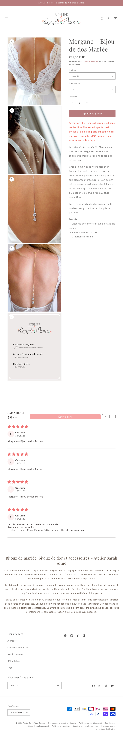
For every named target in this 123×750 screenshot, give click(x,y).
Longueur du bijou (77, 83)
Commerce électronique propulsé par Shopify (57, 723)
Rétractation (14, 661)
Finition (72, 70)
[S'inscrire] (58, 685)
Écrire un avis (65, 416)
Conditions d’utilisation (106, 729)
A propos (12, 640)
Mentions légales (108, 726)
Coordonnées (110, 723)
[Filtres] (105, 416)
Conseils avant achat (18, 647)
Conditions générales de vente (85, 726)
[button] (6, 19)
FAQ (10, 668)
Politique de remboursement (37, 726)
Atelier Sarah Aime (30, 723)
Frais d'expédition (90, 62)
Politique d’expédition (61, 726)
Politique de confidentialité (90, 723)
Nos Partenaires (15, 654)
